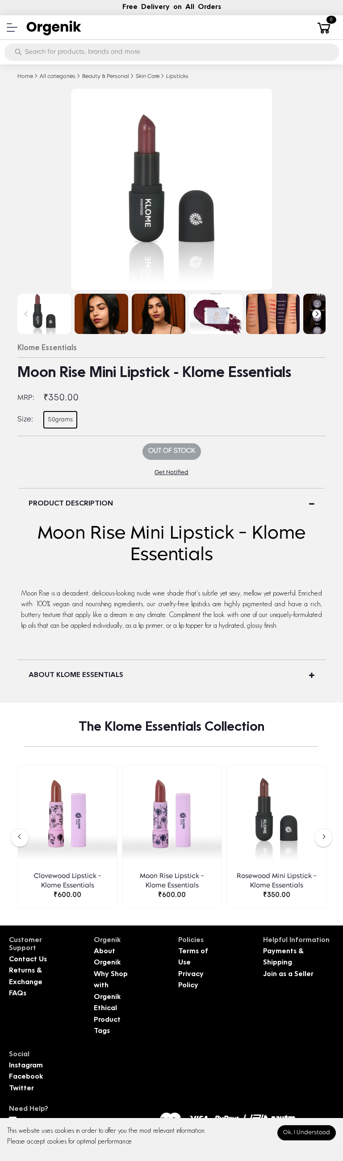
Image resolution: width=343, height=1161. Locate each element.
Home (25, 76)
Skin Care (146, 76)
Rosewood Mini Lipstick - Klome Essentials (277, 881)
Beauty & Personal (105, 76)
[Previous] (26, 313)
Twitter (21, 1088)
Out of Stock (171, 451)
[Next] (316, 313)
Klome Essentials (47, 348)
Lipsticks (176, 76)
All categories (56, 76)
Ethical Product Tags (107, 1020)
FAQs (17, 993)
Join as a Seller (288, 974)
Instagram (26, 1065)
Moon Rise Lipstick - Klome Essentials (172, 881)
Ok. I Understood (306, 1132)
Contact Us (28, 959)
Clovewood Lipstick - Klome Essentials (67, 881)
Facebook (26, 1077)
